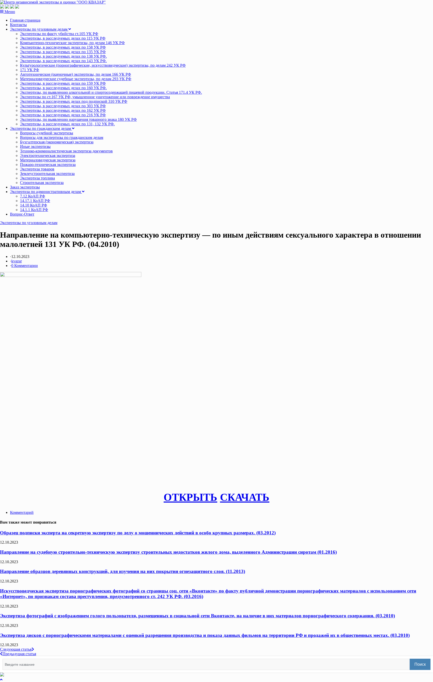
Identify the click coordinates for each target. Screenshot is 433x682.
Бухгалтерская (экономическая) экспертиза (56, 142)
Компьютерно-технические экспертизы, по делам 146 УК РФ (72, 43)
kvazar (16, 261)
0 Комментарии (24, 265)
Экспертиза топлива (37, 178)
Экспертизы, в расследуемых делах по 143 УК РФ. (63, 61)
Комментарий (22, 512)
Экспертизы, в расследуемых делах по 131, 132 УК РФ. (67, 124)
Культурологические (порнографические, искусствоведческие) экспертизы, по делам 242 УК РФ (103, 65)
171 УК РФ (29, 70)
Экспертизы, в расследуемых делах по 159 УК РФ (63, 83)
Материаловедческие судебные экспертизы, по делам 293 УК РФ (75, 79)
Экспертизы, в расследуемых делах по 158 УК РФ (63, 47)
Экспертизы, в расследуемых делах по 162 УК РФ (63, 110)
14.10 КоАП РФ (33, 205)
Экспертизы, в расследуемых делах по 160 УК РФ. (63, 88)
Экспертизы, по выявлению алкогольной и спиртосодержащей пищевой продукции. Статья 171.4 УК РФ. (111, 92)
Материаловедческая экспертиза (47, 160)
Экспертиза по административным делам (46, 191)
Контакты (18, 25)
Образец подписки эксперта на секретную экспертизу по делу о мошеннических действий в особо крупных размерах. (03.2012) (138, 532)
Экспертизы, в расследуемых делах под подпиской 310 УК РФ (73, 101)
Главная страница (25, 20)
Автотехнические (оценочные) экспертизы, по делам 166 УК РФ (75, 74)
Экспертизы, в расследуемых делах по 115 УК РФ (62, 38)
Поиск (420, 664)
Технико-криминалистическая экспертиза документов (66, 151)
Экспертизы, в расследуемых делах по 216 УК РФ (63, 115)
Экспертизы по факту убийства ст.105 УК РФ (59, 34)
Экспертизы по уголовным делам (39, 29)
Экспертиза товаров (37, 169)
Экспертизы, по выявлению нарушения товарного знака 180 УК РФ (78, 119)
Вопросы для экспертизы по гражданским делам (61, 137)
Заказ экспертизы (25, 187)
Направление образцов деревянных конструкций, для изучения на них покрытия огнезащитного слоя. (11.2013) (122, 571)
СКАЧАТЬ (244, 497)
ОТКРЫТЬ (190, 497)
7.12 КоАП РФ (32, 196)
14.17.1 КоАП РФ (35, 201)
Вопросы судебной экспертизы (46, 133)
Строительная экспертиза (42, 182)
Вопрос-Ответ (22, 214)
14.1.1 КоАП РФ (34, 210)
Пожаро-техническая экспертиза (48, 164)
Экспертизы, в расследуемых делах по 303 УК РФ (63, 106)
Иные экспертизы (35, 146)
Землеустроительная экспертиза (47, 173)
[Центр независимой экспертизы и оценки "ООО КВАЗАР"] (53, 2)
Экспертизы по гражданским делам (41, 128)
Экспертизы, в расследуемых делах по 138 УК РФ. (63, 56)
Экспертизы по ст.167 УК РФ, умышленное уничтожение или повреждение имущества (95, 97)
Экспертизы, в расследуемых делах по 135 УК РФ (63, 52)
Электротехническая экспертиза (47, 155)
